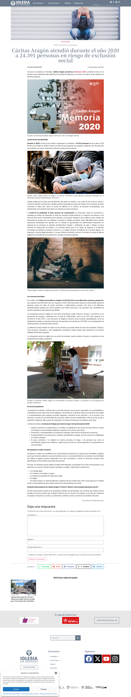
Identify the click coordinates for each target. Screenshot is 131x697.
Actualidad (37, 3)
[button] (56, 673)
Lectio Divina (53, 3)
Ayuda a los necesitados (69, 45)
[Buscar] (77, 637)
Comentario (32, 515)
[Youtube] (116, 2)
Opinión (67, 3)
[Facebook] (111, 2)
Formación (78, 3)
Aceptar (16, 689)
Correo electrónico (34, 547)
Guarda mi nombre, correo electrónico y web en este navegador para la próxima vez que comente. (65, 554)
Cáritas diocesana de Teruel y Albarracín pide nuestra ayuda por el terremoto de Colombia (23, 599)
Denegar (44, 689)
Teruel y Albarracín (17, 581)
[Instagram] (119, 2)
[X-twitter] (114, 2)
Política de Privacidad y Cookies (11, 693)
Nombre (30, 539)
